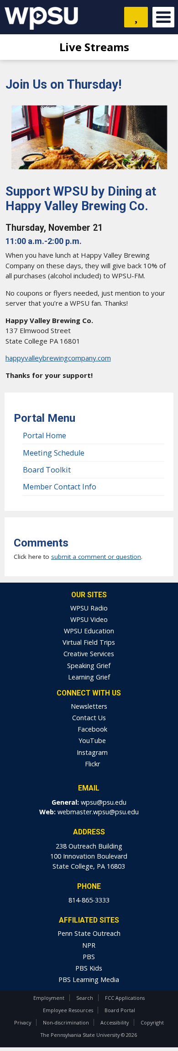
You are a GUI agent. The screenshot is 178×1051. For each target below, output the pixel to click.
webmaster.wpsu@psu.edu (98, 811)
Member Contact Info (59, 487)
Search (84, 997)
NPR (88, 945)
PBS (89, 956)
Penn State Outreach (89, 933)
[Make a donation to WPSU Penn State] (136, 17)
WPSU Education (89, 630)
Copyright (152, 1022)
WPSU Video (89, 619)
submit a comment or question (96, 556)
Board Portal (120, 1010)
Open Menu (163, 17)
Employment (48, 997)
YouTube (91, 740)
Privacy (22, 1022)
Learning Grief (89, 677)
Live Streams (93, 46)
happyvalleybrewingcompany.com (58, 357)
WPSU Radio (89, 608)
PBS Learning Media (88, 979)
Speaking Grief (88, 665)
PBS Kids (88, 968)
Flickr (91, 763)
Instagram (91, 752)
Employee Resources (68, 1010)
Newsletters (89, 706)
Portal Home (44, 435)
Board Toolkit (47, 470)
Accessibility (114, 1022)
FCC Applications (125, 997)
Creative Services (88, 653)
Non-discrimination (66, 1022)
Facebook (91, 729)
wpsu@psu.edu (103, 802)
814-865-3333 (89, 900)
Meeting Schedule (53, 453)
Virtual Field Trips (89, 642)
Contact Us (89, 717)
